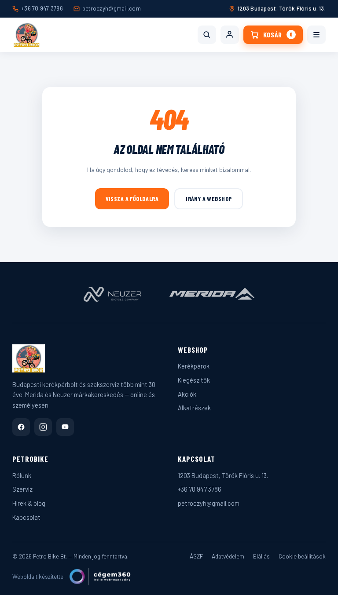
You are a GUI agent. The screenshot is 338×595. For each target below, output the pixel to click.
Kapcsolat (26, 517)
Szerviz (22, 489)
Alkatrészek (194, 408)
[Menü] (316, 35)
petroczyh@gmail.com (111, 8)
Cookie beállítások (302, 556)
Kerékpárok (193, 366)
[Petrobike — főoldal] (26, 34)
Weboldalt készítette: (38, 576)
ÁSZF (196, 556)
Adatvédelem (228, 556)
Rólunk (21, 475)
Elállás (261, 556)
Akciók (187, 394)
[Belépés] (229, 35)
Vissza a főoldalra (132, 198)
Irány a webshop (208, 198)
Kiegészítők (194, 380)
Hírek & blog (28, 503)
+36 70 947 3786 (42, 8)
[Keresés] (207, 35)
